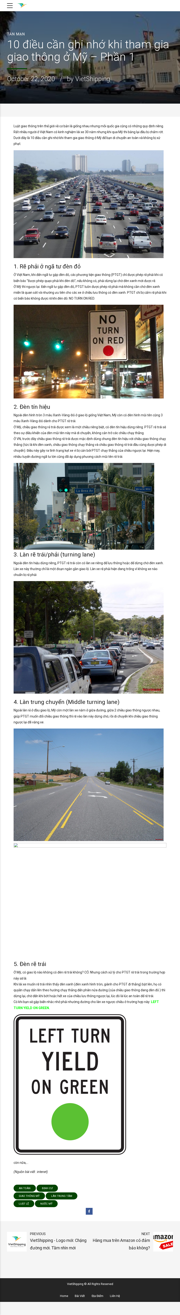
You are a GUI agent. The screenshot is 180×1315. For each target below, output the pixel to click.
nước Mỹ (46, 1203)
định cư (47, 1188)
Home (64, 1296)
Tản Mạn (16, 34)
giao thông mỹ (29, 1196)
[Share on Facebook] (89, 1211)
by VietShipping (88, 79)
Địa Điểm (97, 1296)
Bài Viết (80, 1296)
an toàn (24, 1188)
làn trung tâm (61, 1196)
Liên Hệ (115, 1296)
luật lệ (24, 1203)
